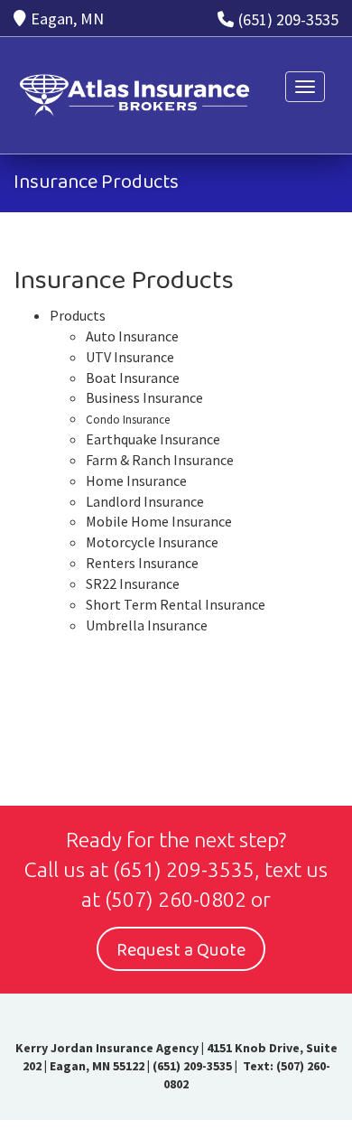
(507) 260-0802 (175, 899)
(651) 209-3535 (288, 19)
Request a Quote (180, 950)
